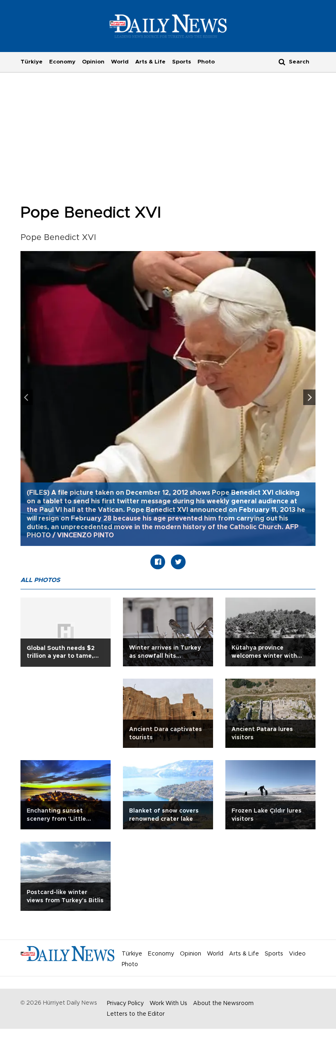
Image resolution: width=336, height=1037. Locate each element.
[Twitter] (178, 562)
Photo (206, 62)
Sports (181, 62)
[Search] (282, 61)
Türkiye (31, 62)
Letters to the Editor (136, 1014)
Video (297, 954)
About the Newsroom (223, 1003)
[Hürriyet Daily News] (168, 26)
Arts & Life (150, 62)
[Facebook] (157, 562)
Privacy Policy (125, 1003)
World (120, 62)
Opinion (93, 62)
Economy (62, 62)
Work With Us (168, 1003)
